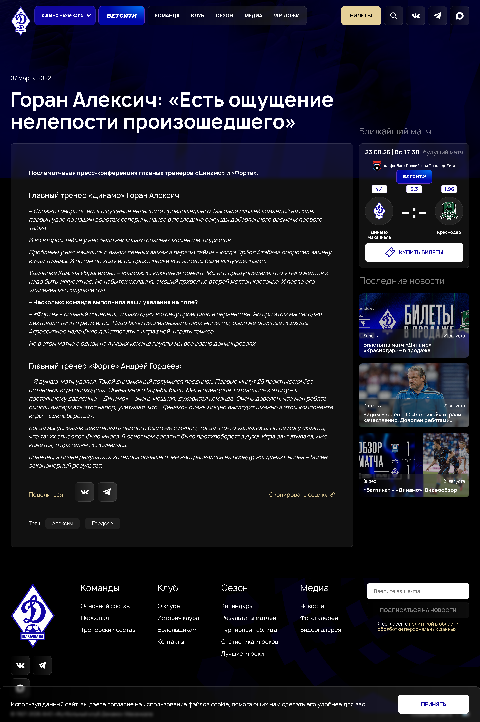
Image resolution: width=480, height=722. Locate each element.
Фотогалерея (319, 618)
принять (433, 704)
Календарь (236, 606)
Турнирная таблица (249, 629)
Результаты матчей (248, 618)
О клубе (169, 606)
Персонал (95, 618)
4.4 (379, 189)
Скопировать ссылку (298, 494)
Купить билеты (421, 252)
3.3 (414, 189)
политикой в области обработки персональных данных (418, 626)
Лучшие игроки (242, 653)
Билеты (361, 15)
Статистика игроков (249, 641)
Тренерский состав (108, 629)
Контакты (171, 641)
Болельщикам (177, 629)
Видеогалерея (320, 629)
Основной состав (105, 606)
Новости (312, 606)
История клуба (178, 618)
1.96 (449, 189)
